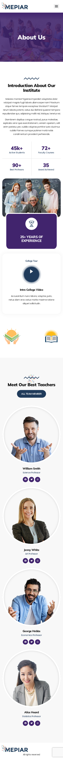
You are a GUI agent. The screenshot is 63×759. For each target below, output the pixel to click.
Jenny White (31, 550)
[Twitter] (31, 479)
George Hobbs (31, 631)
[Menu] (56, 6)
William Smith (31, 468)
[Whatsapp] (37, 479)
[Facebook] (25, 479)
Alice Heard (31, 712)
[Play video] (31, 274)
